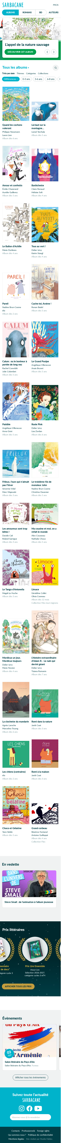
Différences (10, 79)
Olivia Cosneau (38, 596)
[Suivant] (53, 51)
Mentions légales (16, 1138)
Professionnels (28, 1130)
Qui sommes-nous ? (17, 1134)
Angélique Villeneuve (41, 365)
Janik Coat (36, 725)
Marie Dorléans (9, 250)
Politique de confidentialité (40, 1134)
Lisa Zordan (37, 431)
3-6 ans (38, 79)
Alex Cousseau (38, 535)
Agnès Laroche (9, 725)
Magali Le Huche (10, 593)
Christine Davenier (40, 492)
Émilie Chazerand (10, 189)
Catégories (31, 73)
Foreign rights (43, 1130)
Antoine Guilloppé (40, 835)
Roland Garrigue (9, 538)
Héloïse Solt (37, 192)
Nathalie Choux (39, 538)
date (9, 73)
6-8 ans (51, 79)
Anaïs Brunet (37, 368)
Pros (55, 4)
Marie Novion (8, 667)
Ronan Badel (37, 307)
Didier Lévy (37, 250)
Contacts (15, 1130)
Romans (27, 12)
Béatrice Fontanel (40, 832)
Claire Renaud (38, 189)
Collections (43, 73)
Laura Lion (7, 135)
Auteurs (53, 12)
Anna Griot (7, 431)
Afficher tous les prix (18, 986)
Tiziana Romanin (39, 671)
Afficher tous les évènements (30, 1077)
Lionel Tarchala (38, 131)
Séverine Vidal (8, 488)
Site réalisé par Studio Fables (39, 1138)
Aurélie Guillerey (10, 192)
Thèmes (20, 73)
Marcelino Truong (10, 728)
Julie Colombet (9, 371)
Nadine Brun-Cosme (11, 307)
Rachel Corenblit (10, 368)
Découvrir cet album (20, 51)
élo (3, 310)
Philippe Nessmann (11, 131)
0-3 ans (26, 79)
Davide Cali (7, 535)
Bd (42, 12)
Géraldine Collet (39, 593)
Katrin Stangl (37, 253)
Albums (10, 12)
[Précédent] (47, 51)
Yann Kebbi (7, 832)
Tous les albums (14, 67)
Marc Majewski (9, 492)
